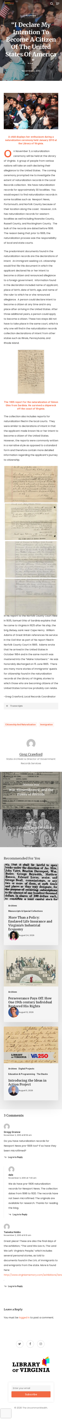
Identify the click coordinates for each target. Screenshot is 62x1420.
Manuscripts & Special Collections (25, 911)
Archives (31, 15)
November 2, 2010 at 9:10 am (17, 1235)
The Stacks (42, 1074)
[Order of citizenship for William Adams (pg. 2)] (32, 597)
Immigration (46, 724)
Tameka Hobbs (12, 1232)
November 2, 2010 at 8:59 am (18, 1135)
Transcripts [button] (16, 705)
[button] (57, 3)
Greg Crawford (30, 754)
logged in (24, 1317)
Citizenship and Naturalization (20, 724)
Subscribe (31, 1394)
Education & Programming (21, 1074)
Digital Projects (26, 1068)
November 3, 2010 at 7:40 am (22, 1177)
